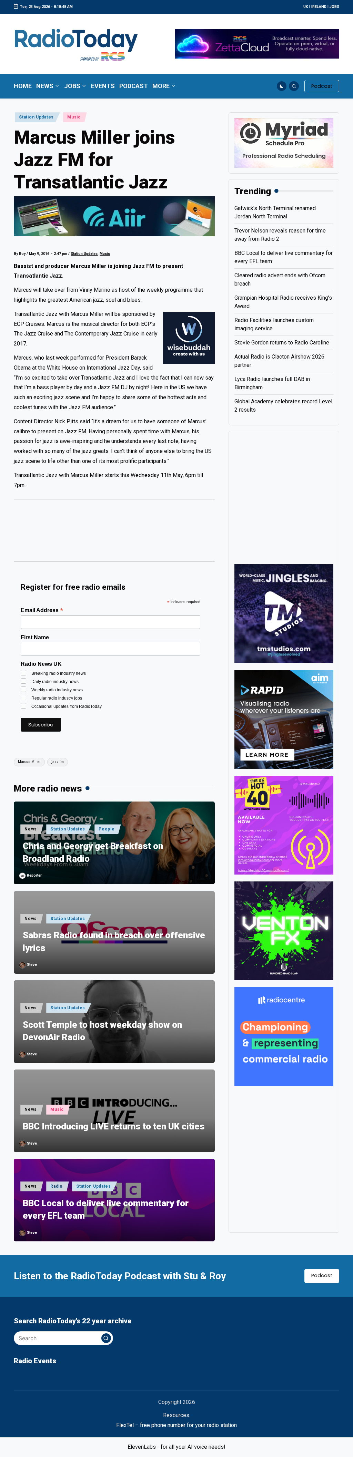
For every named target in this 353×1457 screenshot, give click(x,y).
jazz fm (57, 762)
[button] (321, 86)
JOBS (334, 6)
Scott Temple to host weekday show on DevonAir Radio (102, 1031)
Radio (56, 1186)
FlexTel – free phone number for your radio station (176, 1425)
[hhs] (283, 930)
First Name (35, 637)
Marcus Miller (29, 762)
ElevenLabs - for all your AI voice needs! (176, 1447)
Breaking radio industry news (58, 673)
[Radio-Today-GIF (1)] (283, 1036)
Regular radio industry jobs (56, 698)
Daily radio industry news (55, 681)
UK (305, 6)
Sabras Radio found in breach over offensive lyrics (114, 941)
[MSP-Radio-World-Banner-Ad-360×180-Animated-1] (283, 142)
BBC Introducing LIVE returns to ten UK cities (114, 1126)
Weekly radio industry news (57, 690)
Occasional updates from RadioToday (66, 706)
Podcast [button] (321, 1275)
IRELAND (318, 6)
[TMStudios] (283, 613)
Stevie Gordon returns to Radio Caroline (281, 342)
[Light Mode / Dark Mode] (282, 86)
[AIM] (283, 719)
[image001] (283, 824)
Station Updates (36, 117)
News (30, 829)
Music (74, 117)
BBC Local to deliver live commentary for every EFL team (106, 1209)
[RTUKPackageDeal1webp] (114, 216)
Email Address (42, 610)
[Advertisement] (114, 533)
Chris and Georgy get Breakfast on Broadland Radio (93, 852)
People (106, 829)
